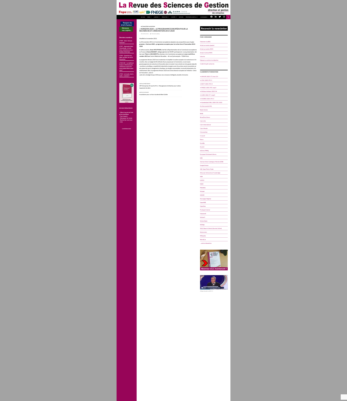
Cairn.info (203, 121)
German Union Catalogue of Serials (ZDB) (211, 161)
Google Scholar (204, 165)
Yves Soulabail (155, 33)
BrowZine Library (205, 117)
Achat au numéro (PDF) (206, 49)
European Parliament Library (208, 154)
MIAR (201, 184)
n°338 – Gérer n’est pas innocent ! (125, 41)
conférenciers (126, 128)
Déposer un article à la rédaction (209, 60)
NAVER (202, 195)
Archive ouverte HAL (206, 106)
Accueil (143, 17)
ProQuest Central (205, 210)
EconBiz (202, 143)
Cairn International (205, 124)
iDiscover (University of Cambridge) (210, 173)
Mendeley (203, 187)
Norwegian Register (205, 199)
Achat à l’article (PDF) (206, 52)
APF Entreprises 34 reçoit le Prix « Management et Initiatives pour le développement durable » (160, 86)
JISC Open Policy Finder (207, 169)
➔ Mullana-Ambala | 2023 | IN (208, 91)
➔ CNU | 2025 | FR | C (206, 80)
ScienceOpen (203, 221)
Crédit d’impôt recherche (207, 64)
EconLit (202, 147)
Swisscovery (203, 232)
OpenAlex (203, 206)
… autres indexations (206, 243)
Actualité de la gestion (148, 26)
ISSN (201, 176)
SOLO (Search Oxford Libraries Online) (211, 228)
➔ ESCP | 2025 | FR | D (206, 84)
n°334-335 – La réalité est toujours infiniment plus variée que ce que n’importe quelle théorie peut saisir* (126, 66)
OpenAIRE (203, 202)
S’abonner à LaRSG (205, 41)
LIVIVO (202, 180)
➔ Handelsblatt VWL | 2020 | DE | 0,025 (211, 102)
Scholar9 (202, 217)
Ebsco (201, 139)
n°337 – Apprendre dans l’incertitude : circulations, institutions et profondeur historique (126, 49)
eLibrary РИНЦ (204, 150)
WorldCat (203, 239)
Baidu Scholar (204, 110)
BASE (201, 113)
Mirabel (202, 191)
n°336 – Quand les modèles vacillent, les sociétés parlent (126, 57)
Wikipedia (203, 236)
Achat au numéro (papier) (207, 45)
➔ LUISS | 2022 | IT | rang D (207, 95)
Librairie (202, 56)
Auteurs (181, 17)
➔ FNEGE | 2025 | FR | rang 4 (208, 87)
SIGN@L (202, 224)
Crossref (202, 136)
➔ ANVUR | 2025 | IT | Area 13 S (209, 76)
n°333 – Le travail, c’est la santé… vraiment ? (126, 75)
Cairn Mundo (204, 128)
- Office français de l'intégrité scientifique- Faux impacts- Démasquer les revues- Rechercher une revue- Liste (126, 117)
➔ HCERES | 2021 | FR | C (207, 98)
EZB (201, 158)
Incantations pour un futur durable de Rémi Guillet (153, 93)
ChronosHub (203, 132)
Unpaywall (203, 213)
